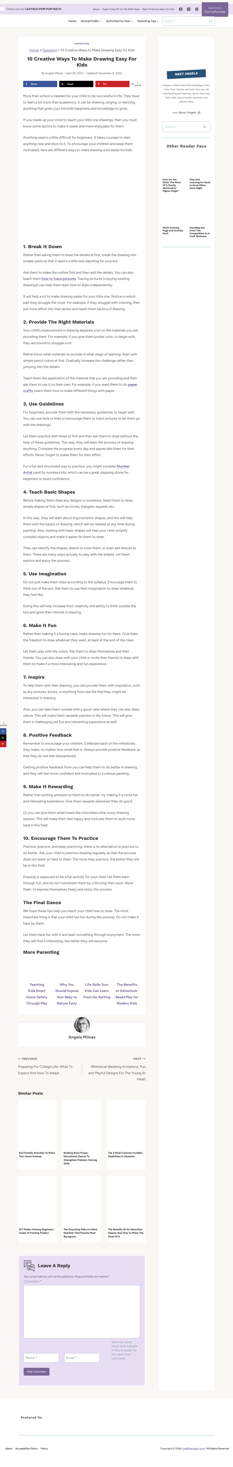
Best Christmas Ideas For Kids (158, 9)
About (96, 9)
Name (31, 1357)
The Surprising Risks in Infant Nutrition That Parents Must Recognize (80, 1233)
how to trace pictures (59, 279)
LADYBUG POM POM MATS (43, 9)
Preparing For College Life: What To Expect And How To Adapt (45, 1066)
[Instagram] (188, 9)
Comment (33, 1281)
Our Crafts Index (215, 11)
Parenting (81, 43)
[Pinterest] (196, 9)
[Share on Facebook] (3, 731)
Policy (44, 1448)
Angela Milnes (54, 73)
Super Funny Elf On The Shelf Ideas (121, 9)
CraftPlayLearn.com (193, 1448)
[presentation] (37, 1125)
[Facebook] (180, 9)
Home (72, 21)
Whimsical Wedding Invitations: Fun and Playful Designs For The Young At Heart (117, 1069)
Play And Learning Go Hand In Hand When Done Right (200, 184)
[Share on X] (3, 737)
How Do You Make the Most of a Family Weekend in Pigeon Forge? (172, 185)
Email (71, 1357)
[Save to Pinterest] (3, 744)
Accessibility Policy (26, 1448)
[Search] (204, 126)
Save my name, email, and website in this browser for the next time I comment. (124, 1350)
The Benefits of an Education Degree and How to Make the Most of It (125, 1233)
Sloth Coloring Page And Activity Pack (173, 230)
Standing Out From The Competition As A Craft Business (200, 232)
